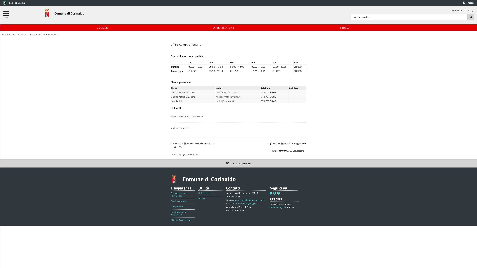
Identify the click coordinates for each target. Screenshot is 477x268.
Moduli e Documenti (180, 128)
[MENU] (6, 12)
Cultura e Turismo (50, 34)
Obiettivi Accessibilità (180, 220)
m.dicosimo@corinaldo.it (228, 97)
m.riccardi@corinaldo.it (227, 92)
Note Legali (203, 193)
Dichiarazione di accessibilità (178, 213)
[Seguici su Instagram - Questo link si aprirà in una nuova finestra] (465, 10)
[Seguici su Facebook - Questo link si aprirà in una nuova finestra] (461, 10)
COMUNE (102, 28)
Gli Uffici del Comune (30, 34)
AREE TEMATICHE (223, 28)
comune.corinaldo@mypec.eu (245, 203)
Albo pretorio (177, 206)
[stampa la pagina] (175, 147)
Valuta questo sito (240, 163)
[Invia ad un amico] (181, 147)
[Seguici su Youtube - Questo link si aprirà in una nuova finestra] (472, 10)
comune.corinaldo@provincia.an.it (248, 200)
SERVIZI (344, 28)
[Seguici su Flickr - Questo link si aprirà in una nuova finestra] (468, 10)
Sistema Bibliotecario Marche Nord (187, 116)
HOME (5, 34)
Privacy (201, 198)
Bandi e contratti (178, 201)
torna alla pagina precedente (184, 154)
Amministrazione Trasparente (179, 194)
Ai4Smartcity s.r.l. (278, 207)
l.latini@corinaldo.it (225, 101)
